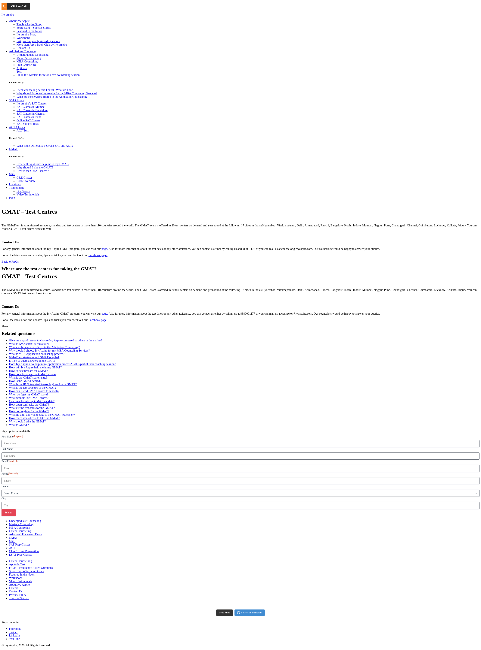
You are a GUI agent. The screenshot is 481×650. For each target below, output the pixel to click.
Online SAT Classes (28, 120)
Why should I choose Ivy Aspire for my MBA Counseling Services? (57, 93)
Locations (15, 184)
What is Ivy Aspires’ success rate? (29, 343)
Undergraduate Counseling (32, 54)
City (4, 498)
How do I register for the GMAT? (29, 411)
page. (104, 248)
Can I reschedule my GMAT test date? (31, 401)
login (12, 197)
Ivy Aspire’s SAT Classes (32, 103)
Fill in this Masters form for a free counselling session (48, 75)
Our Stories (23, 191)
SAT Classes (16, 100)
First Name (12, 436)
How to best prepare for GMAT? (28, 370)
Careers (13, 588)
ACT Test (22, 130)
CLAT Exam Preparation (24, 551)
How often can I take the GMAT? (29, 404)
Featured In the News (29, 31)
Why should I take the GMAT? (35, 167)
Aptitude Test (17, 564)
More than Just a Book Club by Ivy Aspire (42, 44)
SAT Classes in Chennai (31, 113)
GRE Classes (24, 177)
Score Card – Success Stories (34, 27)
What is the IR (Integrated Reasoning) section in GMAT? (43, 384)
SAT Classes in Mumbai (31, 106)
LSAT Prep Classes (20, 554)
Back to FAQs (10, 261)
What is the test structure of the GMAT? (32, 387)
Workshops (23, 37)
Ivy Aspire (8, 14)
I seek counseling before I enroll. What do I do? (45, 90)
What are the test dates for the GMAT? (32, 408)
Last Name (7, 449)
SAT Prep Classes (19, 544)
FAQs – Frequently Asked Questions (38, 41)
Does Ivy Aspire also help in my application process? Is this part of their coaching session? (62, 364)
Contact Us (23, 48)
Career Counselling (20, 561)
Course (5, 486)
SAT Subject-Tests (28, 123)
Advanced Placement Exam (25, 534)
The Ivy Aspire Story (29, 24)
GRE (12, 174)
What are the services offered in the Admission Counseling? (52, 96)
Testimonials (16, 187)
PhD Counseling (26, 64)
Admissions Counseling (23, 51)
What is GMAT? (19, 424)
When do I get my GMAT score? (28, 394)
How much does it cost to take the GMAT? (34, 418)
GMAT (13, 149)
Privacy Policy (17, 594)
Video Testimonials (28, 194)
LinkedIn (14, 635)
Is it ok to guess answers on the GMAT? (33, 360)
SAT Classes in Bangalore (32, 110)
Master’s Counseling (29, 58)
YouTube (14, 638)
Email (9, 461)
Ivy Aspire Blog (26, 34)
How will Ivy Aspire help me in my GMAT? (43, 164)
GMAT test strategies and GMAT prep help (34, 357)
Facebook (15, 628)
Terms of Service (19, 598)
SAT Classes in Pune (29, 117)
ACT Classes (17, 127)
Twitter (13, 632)
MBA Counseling (27, 61)
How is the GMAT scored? (33, 170)
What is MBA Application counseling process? (36, 353)
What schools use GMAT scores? (28, 397)
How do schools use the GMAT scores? (32, 374)
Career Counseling (20, 531)
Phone (10, 473)
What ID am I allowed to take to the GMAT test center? (42, 414)
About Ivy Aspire (19, 21)
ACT (12, 547)
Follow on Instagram (251, 612)
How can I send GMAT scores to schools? (34, 391)
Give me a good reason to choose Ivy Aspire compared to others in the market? (55, 340)
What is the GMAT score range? (28, 377)
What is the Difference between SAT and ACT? (45, 145)
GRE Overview (26, 181)
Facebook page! (97, 255)
